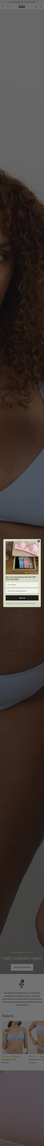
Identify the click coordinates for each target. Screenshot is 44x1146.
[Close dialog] (39, 541)
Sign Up (22, 598)
